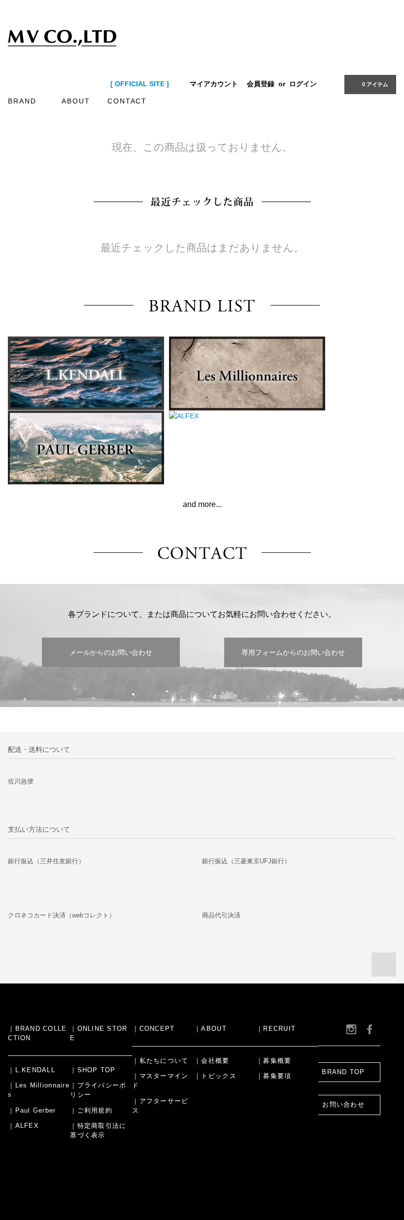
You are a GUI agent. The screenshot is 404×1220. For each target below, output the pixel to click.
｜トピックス (215, 1076)
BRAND (22, 101)
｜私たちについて (160, 1060)
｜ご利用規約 (91, 1110)
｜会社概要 (211, 1060)
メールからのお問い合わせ (110, 652)
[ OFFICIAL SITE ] (139, 84)
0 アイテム (375, 84)
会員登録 (260, 84)
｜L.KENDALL (31, 1070)
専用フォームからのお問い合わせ (293, 652)
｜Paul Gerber (32, 1110)
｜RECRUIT (276, 1028)
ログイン (303, 84)
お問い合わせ (343, 1104)
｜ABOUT (210, 1028)
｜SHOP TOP (92, 1070)
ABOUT (76, 101)
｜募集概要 (273, 1060)
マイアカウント (214, 84)
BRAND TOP (343, 1072)
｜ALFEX (23, 1125)
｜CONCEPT (153, 1028)
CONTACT (127, 101)
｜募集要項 (273, 1076)
